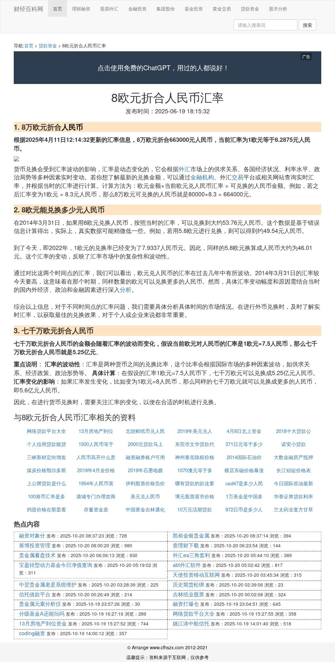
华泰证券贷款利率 (293, 496)
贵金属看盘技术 (37, 555)
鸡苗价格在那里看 (46, 509)
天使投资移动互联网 (196, 574)
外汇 (184, 168)
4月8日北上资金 (244, 430)
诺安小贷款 (293, 443)
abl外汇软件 (187, 565)
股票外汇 (109, 8)
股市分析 (278, 8)
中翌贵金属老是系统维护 (48, 584)
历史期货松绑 (188, 584)
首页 (57, 8)
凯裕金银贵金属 (191, 535)
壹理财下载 (186, 545)
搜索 (307, 25)
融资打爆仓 (186, 603)
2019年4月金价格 (96, 470)
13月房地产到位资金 (43, 623)
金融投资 (137, 8)
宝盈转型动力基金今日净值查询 (55, 565)
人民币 (72, 127)
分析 (126, 289)
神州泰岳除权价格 (194, 457)
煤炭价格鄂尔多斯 (46, 470)
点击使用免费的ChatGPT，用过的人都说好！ (163, 67)
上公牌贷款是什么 (46, 483)
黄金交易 (222, 8)
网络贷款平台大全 (46, 430)
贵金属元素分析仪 (40, 603)
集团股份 (165, 8)
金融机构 (202, 177)
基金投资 (194, 8)
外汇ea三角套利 (191, 555)
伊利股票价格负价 (145, 483)
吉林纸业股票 (188, 594)
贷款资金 (250, 8)
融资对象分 (32, 535)
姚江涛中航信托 (191, 623)
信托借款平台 (34, 594)
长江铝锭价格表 (293, 470)
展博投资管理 (34, 545)
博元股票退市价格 (194, 496)
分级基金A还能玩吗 (41, 613)
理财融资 (81, 8)
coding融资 (32, 633)
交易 (237, 177)
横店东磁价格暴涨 (244, 470)
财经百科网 (28, 8)
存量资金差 (96, 509)
